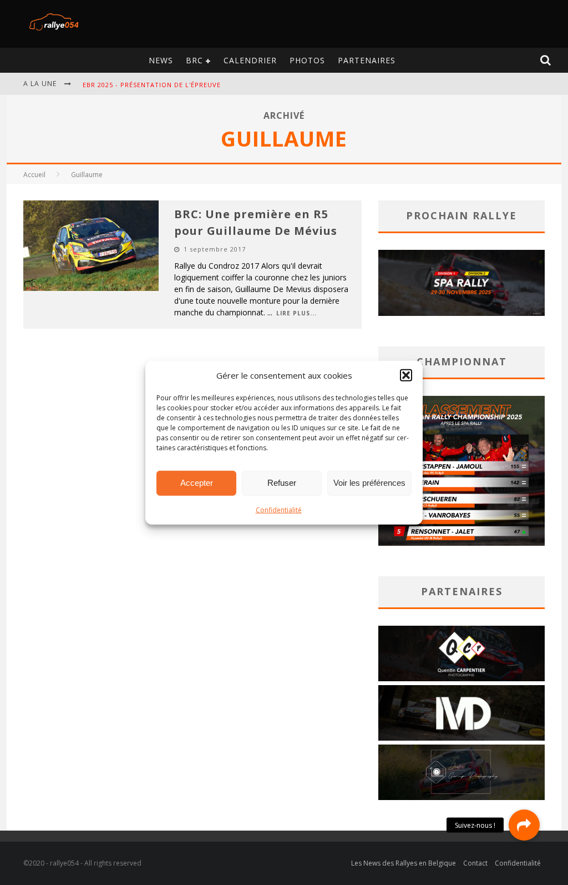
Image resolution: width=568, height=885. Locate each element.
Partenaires (366, 60)
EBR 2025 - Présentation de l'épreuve (152, 85)
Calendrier (250, 60)
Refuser (281, 482)
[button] (406, 375)
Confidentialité (279, 509)
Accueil (34, 174)
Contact (475, 863)
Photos (307, 60)
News (161, 60)
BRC (194, 60)
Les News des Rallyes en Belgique (403, 863)
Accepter (196, 482)
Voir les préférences (369, 482)
